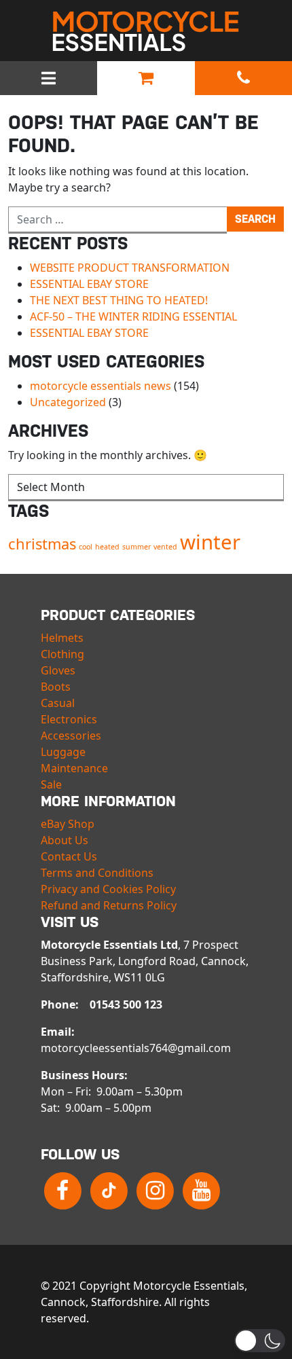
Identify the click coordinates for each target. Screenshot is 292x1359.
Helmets (62, 637)
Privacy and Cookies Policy (108, 889)
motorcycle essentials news (100, 385)
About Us (64, 840)
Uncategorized (68, 402)
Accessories (71, 735)
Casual (58, 702)
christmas (42, 544)
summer (136, 546)
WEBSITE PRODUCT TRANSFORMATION (130, 267)
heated (107, 546)
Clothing (62, 654)
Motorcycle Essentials (146, 31)
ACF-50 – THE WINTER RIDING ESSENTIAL (133, 316)
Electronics (69, 719)
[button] (259, 1340)
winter (210, 542)
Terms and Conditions (97, 872)
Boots (56, 686)
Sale (51, 784)
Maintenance (74, 768)
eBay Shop (67, 823)
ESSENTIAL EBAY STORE (89, 283)
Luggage (63, 751)
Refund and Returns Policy (109, 905)
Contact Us (69, 856)
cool (85, 546)
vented (165, 546)
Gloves (58, 670)
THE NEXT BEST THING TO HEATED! (119, 300)
